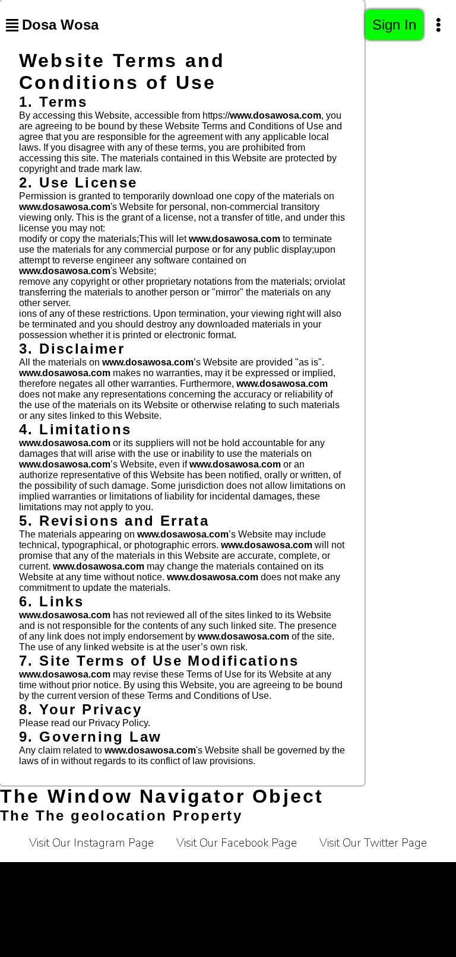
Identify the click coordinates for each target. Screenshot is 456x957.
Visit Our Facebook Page (236, 843)
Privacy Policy (136, 877)
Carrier (201, 877)
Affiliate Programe (404, 877)
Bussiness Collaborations (200, 906)
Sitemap (293, 906)
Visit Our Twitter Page (373, 843)
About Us (257, 877)
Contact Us (321, 877)
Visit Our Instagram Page (91, 843)
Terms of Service (49, 877)
